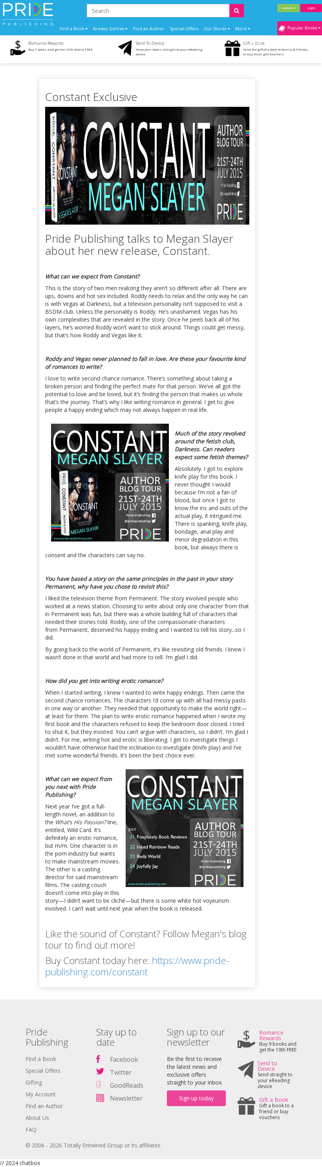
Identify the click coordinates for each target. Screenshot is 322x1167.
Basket (257, 43)
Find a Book (41, 1059)
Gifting (34, 1082)
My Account (41, 1094)
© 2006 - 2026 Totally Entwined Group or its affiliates (93, 1145)
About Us (37, 1117)
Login (311, 8)
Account (288, 8)
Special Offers (184, 28)
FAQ (31, 1129)
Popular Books (301, 28)
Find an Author (148, 28)
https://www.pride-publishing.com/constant (137, 966)
